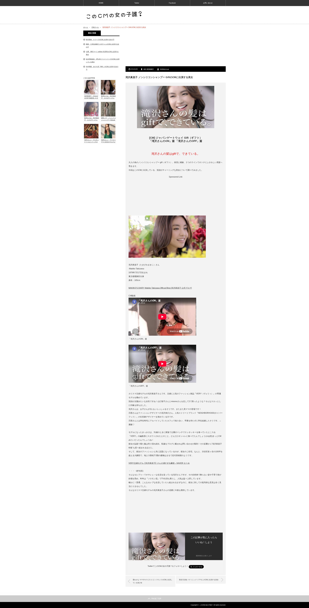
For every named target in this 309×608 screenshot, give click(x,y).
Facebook (172, 3)
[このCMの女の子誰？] (114, 15)
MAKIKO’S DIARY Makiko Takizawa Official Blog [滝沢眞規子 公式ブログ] (160, 288)
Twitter (136, 3)
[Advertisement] (176, 47)
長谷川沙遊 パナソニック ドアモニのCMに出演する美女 (198, 580)
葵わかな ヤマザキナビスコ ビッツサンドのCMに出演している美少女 (152, 581)
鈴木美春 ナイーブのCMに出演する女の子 (100, 39)
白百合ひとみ (164, 69)
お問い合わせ (208, 3)
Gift (145, 69)
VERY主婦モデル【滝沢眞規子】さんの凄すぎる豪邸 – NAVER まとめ (159, 463)
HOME (101, 3)
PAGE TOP (156, 599)
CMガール (95, 27)
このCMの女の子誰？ (206, 605)
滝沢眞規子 (150, 69)
